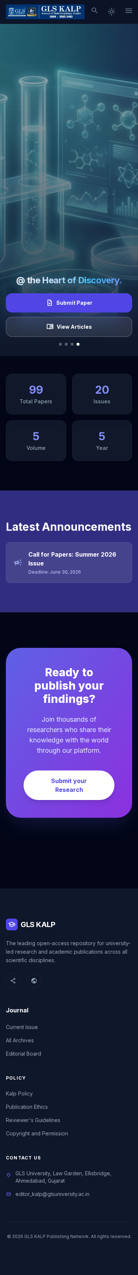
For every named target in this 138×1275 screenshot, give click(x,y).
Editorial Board (23, 1053)
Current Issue (22, 1027)
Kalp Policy (19, 1093)
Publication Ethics (27, 1107)
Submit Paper (69, 302)
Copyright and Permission (37, 1133)
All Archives (20, 1040)
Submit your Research (69, 785)
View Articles (69, 326)
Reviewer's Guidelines (33, 1120)
